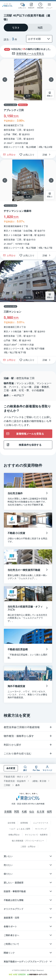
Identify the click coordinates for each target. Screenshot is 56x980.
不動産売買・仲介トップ (16, 776)
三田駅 (7, 785)
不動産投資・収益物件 (15, 780)
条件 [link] (17, 785)
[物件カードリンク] (28, 105)
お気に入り (30, 154)
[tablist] (28, 27)
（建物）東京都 (38, 780)
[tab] (16, 27)
